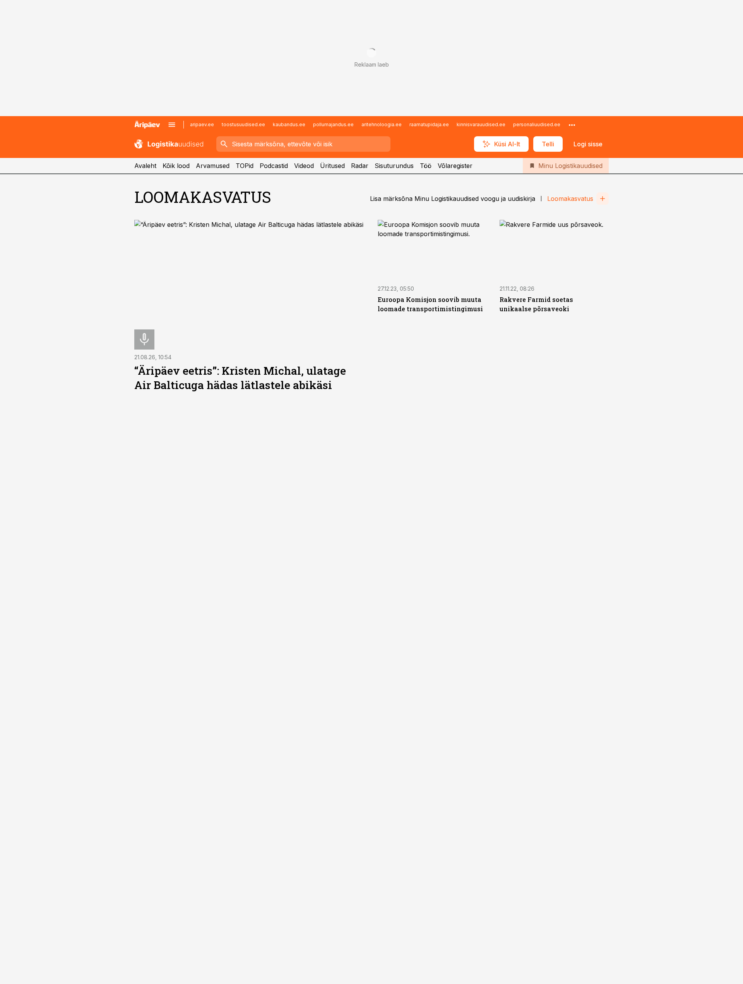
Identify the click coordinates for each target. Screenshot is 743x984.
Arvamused (212, 166)
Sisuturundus (394, 166)
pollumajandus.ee (333, 124)
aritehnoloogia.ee (381, 124)
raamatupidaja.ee (429, 124)
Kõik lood (176, 166)
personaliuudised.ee (536, 124)
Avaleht (145, 166)
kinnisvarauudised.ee (481, 124)
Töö (425, 166)
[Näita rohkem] (572, 124)
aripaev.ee (202, 124)
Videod (304, 166)
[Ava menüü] (171, 124)
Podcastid (274, 166)
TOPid (244, 166)
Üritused (332, 166)
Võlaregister (455, 166)
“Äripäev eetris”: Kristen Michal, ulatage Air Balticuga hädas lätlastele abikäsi (240, 377)
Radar (359, 166)
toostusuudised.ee (243, 124)
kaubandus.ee (289, 124)
